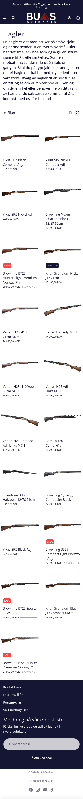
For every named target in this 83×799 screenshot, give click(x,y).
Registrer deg (41, 757)
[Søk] (13, 17)
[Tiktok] (52, 789)
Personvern (12, 702)
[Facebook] (30, 789)
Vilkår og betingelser (41, 780)
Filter (11, 112)
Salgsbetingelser (15, 710)
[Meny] (4, 17)
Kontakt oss (12, 687)
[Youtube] (45, 789)
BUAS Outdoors (46, 772)
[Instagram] (37, 789)
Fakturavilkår (13, 695)
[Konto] (69, 17)
